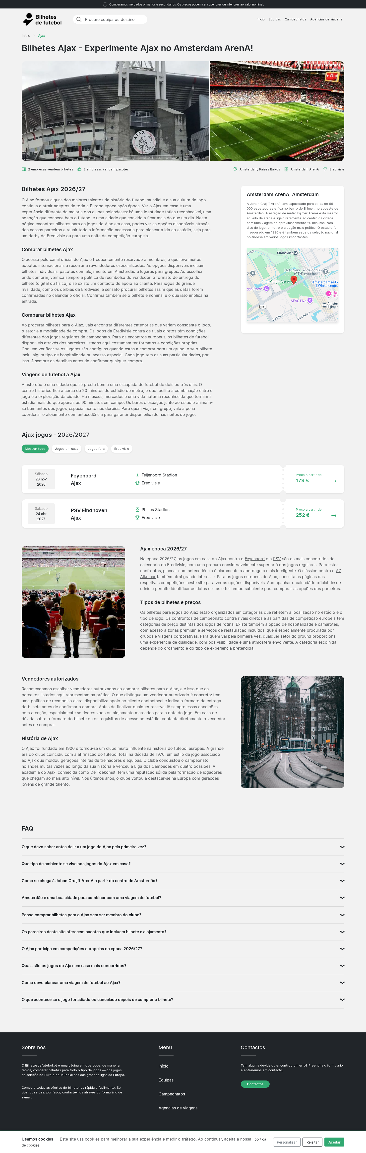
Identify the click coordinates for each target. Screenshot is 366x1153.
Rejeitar (312, 1142)
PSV (277, 558)
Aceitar (334, 1142)
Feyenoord (255, 558)
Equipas (275, 19)
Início (261, 19)
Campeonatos (295, 19)
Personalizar (287, 1142)
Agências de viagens (326, 19)
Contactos (255, 1084)
